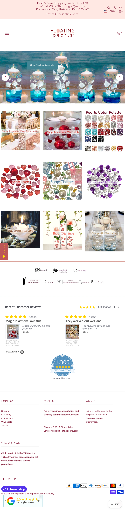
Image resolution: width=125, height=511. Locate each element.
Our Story (6, 415)
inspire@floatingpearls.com (64, 431)
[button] (114, 307)
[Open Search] (108, 7)
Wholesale (6, 422)
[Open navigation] (7, 33)
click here (72, 14)
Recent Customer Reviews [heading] (23, 307)
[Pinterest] (15, 479)
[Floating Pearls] (11, 505)
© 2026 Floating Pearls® (13, 494)
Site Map (5, 425)
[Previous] (5, 77)
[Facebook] (3, 479)
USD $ (112, 11)
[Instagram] (9, 479)
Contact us (7, 418)
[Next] (119, 77)
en (120, 7)
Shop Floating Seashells (42, 65)
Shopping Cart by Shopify (41, 494)
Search (5, 411)
